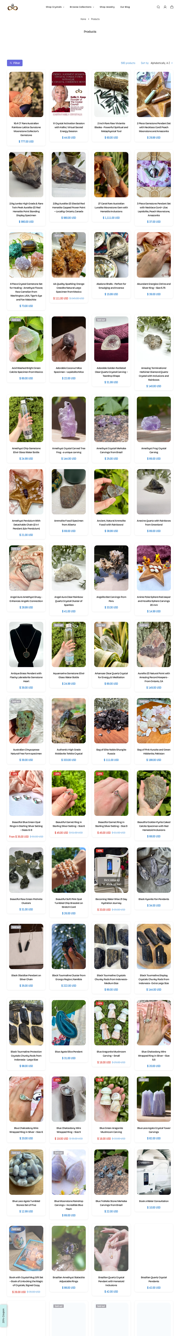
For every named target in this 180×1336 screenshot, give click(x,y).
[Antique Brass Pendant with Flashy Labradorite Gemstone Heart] (26, 644)
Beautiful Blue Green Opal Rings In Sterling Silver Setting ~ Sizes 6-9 (26, 826)
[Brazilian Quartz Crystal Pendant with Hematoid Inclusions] (111, 1248)
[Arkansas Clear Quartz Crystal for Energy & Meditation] (111, 644)
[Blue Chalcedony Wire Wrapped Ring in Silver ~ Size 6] (26, 1099)
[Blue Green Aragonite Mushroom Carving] (111, 1099)
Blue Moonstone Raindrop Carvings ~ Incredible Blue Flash (68, 1205)
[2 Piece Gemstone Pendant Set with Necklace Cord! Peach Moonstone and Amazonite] (154, 94)
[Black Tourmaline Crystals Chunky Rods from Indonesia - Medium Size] (111, 946)
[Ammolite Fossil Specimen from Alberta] (69, 491)
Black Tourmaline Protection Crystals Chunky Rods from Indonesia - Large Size (26, 1055)
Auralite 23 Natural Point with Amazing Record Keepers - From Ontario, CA (154, 677)
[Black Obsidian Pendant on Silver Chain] (26, 946)
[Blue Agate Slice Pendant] (69, 1022)
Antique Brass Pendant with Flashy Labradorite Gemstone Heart (26, 677)
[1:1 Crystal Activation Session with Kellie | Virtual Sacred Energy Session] (69, 94)
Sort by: (145, 63)
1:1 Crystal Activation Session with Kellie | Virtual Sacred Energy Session (69, 127)
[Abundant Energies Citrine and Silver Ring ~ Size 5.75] (154, 254)
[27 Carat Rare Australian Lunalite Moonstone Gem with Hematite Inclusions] (111, 174)
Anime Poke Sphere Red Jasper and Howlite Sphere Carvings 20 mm (154, 600)
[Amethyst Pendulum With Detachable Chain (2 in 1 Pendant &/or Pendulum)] (26, 491)
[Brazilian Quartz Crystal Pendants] (154, 1248)
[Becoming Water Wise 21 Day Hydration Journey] (111, 870)
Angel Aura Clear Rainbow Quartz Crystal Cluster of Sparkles (68, 600)
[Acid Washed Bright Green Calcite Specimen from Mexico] (26, 339)
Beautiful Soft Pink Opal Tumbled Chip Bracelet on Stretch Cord (69, 903)
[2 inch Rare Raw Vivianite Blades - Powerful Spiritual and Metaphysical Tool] (111, 94)
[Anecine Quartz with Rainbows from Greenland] (154, 491)
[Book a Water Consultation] (154, 1172)
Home (83, 19)
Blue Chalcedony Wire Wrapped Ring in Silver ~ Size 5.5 (153, 1055)
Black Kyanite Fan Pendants (154, 899)
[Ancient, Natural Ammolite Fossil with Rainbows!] (111, 491)
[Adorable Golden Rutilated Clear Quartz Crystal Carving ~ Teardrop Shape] (111, 339)
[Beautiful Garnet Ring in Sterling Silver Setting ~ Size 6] (69, 793)
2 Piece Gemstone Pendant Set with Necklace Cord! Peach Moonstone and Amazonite (154, 127)
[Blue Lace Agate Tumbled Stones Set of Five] (26, 1172)
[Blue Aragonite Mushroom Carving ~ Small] (111, 1022)
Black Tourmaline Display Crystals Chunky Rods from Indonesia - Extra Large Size (154, 979)
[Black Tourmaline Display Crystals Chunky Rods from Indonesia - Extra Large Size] (154, 946)
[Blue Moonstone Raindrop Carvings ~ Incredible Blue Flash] (69, 1172)
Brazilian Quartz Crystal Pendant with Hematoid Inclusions (111, 1281)
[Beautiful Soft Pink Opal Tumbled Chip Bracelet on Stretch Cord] (69, 870)
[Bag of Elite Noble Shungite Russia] (111, 720)
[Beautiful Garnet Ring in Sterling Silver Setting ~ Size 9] (111, 793)
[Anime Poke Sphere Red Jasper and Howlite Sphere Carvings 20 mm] (154, 568)
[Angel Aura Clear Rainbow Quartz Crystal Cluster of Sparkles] (69, 568)
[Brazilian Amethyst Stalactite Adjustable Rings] (69, 1248)
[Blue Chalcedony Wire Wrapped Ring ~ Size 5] (69, 1099)
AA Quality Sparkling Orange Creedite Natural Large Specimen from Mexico (68, 287)
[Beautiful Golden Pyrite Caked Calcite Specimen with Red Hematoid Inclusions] (154, 793)
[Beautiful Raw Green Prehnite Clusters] (26, 870)
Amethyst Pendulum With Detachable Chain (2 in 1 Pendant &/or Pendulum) (26, 524)
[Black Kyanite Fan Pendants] (154, 870)
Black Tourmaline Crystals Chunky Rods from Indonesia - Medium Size (111, 979)
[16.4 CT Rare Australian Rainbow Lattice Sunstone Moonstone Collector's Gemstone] (26, 94)
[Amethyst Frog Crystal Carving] (154, 419)
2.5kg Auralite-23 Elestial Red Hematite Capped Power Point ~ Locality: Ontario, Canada (68, 207)
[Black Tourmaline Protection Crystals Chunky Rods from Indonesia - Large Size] (26, 1022)
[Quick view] (38, 79)
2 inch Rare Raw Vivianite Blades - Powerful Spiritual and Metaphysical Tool (111, 127)
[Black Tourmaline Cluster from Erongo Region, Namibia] (69, 946)
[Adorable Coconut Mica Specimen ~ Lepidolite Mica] (69, 339)
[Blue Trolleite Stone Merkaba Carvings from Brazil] (111, 1172)
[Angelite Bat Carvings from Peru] (111, 568)
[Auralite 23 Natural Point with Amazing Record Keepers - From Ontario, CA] (154, 644)
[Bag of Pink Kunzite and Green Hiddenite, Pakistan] (154, 720)
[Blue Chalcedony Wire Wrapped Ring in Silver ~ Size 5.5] (154, 1022)
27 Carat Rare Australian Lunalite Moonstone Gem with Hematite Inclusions (111, 207)
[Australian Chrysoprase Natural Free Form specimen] (26, 720)
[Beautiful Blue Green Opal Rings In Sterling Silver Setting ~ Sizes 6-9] (26, 793)
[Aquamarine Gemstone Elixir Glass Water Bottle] (69, 644)
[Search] (158, 7)
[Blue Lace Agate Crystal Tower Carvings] (154, 1099)
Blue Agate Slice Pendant (68, 1051)
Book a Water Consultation (153, 1201)
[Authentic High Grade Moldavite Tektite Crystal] (69, 720)
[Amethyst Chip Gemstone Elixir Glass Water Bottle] (26, 419)
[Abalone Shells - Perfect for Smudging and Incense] (111, 254)
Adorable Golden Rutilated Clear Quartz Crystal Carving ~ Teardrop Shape (111, 371)
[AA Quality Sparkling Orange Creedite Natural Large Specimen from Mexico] (69, 254)
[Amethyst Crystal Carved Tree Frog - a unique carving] (69, 419)
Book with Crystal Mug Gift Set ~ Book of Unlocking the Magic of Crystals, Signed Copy (26, 1281)
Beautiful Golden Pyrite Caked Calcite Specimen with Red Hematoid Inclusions (153, 826)
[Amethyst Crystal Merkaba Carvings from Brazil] (111, 419)
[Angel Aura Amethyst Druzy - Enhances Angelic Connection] (26, 568)
